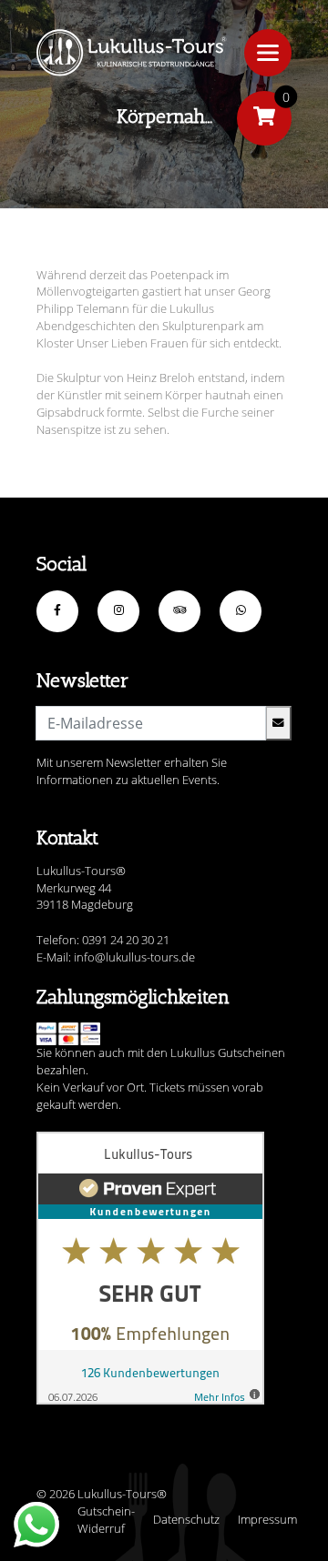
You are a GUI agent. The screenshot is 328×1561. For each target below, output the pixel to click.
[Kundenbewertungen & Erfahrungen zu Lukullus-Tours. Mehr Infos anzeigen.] (150, 1268)
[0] (264, 118)
